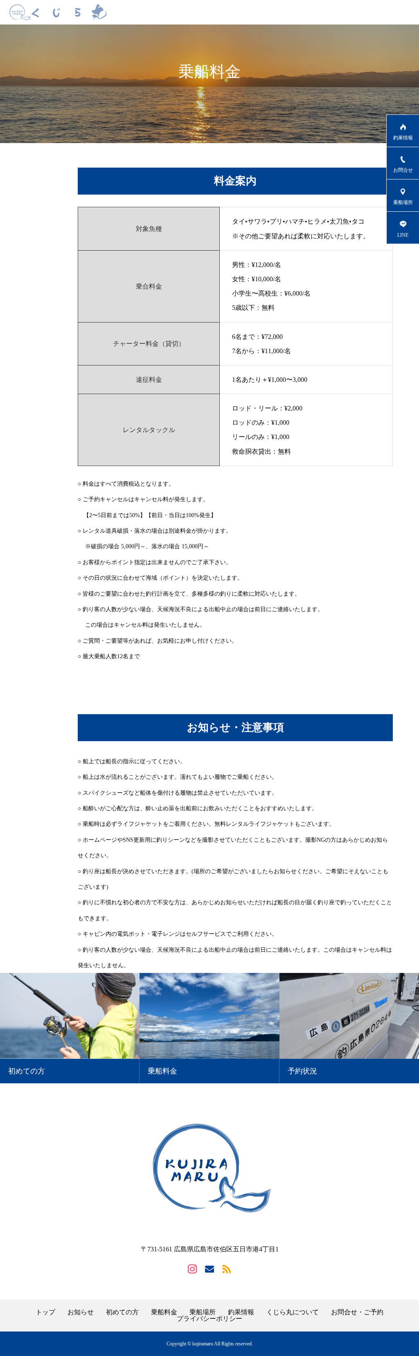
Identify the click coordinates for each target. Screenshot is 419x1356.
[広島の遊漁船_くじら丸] (58, 12)
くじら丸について (292, 1312)
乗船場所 (202, 1312)
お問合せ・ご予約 (357, 1312)
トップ (45, 1312)
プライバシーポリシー (209, 1319)
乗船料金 (164, 1312)
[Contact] (209, 1268)
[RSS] (226, 1268)
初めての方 (122, 1312)
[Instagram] (192, 1268)
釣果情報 (241, 1312)
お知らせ (81, 1312)
